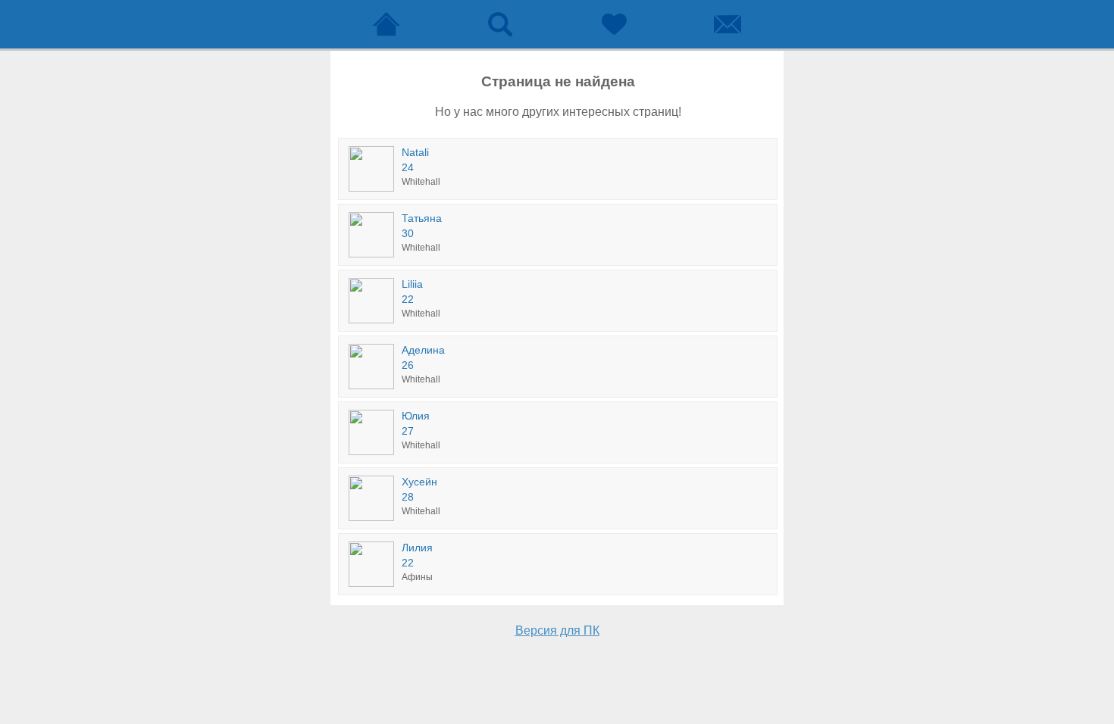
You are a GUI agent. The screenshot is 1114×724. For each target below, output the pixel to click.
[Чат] (727, 24)
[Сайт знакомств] (386, 24)
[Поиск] (500, 24)
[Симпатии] (614, 24)
